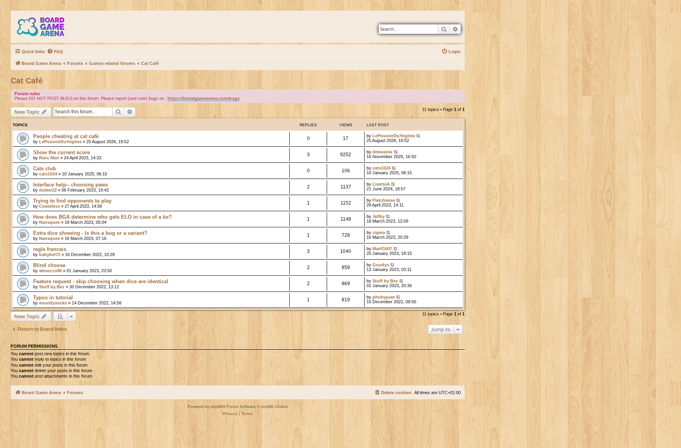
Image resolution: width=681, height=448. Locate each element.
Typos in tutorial (53, 298)
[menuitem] (55, 51)
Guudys (380, 264)
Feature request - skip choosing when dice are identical (100, 281)
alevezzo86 (50, 270)
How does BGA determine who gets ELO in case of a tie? (102, 217)
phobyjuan (383, 297)
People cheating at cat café (66, 136)
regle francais (49, 249)
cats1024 (48, 173)
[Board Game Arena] (46, 27)
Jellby (378, 216)
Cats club (44, 168)
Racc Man (49, 157)
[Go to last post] (418, 135)
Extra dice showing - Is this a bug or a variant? (90, 233)
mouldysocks (53, 303)
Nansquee (49, 222)
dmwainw (382, 151)
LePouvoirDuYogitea (60, 141)
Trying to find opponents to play (72, 201)
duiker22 (48, 190)
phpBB (216, 406)
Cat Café (27, 80)
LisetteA (381, 184)
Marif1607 (382, 248)
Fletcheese (383, 200)
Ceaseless (49, 206)
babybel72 (49, 254)
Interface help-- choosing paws (70, 185)
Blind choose (49, 265)
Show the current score (61, 152)
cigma (378, 232)
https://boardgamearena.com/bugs (203, 98)
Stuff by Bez (52, 286)
